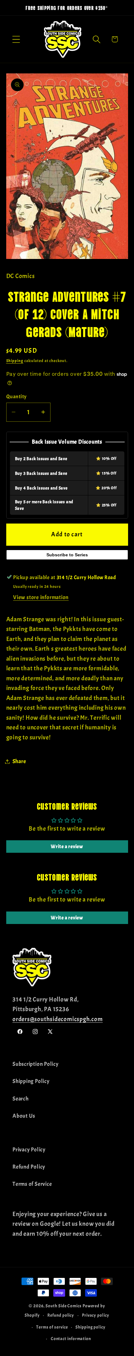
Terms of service (52, 1327)
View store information (41, 597)
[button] (16, 39)
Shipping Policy (31, 1081)
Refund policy (60, 1315)
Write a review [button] (67, 846)
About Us (23, 1116)
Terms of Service (32, 1184)
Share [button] (19, 761)
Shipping (14, 360)
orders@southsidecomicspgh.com (57, 1019)
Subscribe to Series (67, 554)
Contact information (71, 1338)
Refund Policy (28, 1166)
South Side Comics (63, 1306)
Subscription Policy (35, 1064)
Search (20, 1098)
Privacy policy (95, 1315)
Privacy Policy (28, 1149)
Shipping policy (90, 1327)
